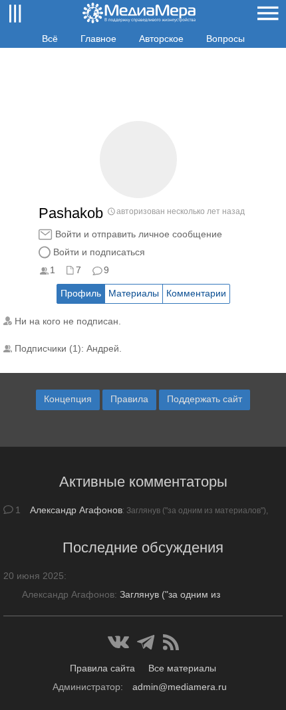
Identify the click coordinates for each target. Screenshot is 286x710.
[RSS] (171, 642)
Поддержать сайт (204, 399)
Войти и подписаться (99, 252)
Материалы (133, 293)
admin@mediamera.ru (179, 686)
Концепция (68, 399)
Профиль (81, 293)
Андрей (102, 348)
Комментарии (196, 293)
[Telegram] (146, 642)
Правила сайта (102, 668)
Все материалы (182, 668)
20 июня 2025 (33, 575)
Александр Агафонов (76, 510)
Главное (98, 38)
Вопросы (225, 38)
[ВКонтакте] (118, 642)
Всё (50, 38)
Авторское (161, 38)
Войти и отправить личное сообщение (138, 234)
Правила (129, 399)
